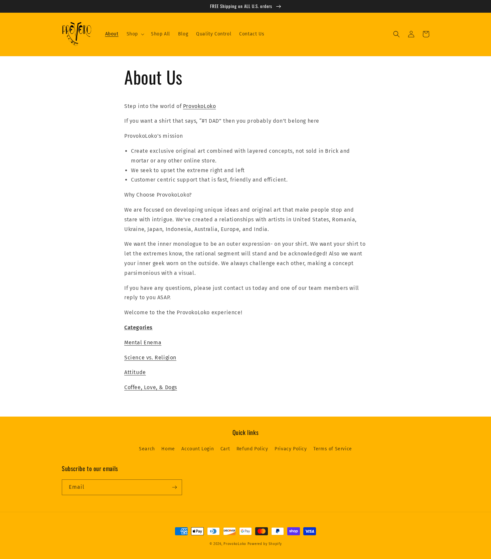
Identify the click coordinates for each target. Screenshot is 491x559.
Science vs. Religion (150, 357)
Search (147, 449)
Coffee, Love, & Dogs (150, 387)
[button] (135, 34)
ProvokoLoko (199, 106)
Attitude (135, 372)
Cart (225, 449)
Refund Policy (252, 449)
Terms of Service (332, 449)
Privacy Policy (291, 449)
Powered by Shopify (265, 544)
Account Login (197, 449)
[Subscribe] (174, 487)
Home (168, 449)
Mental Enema (142, 342)
